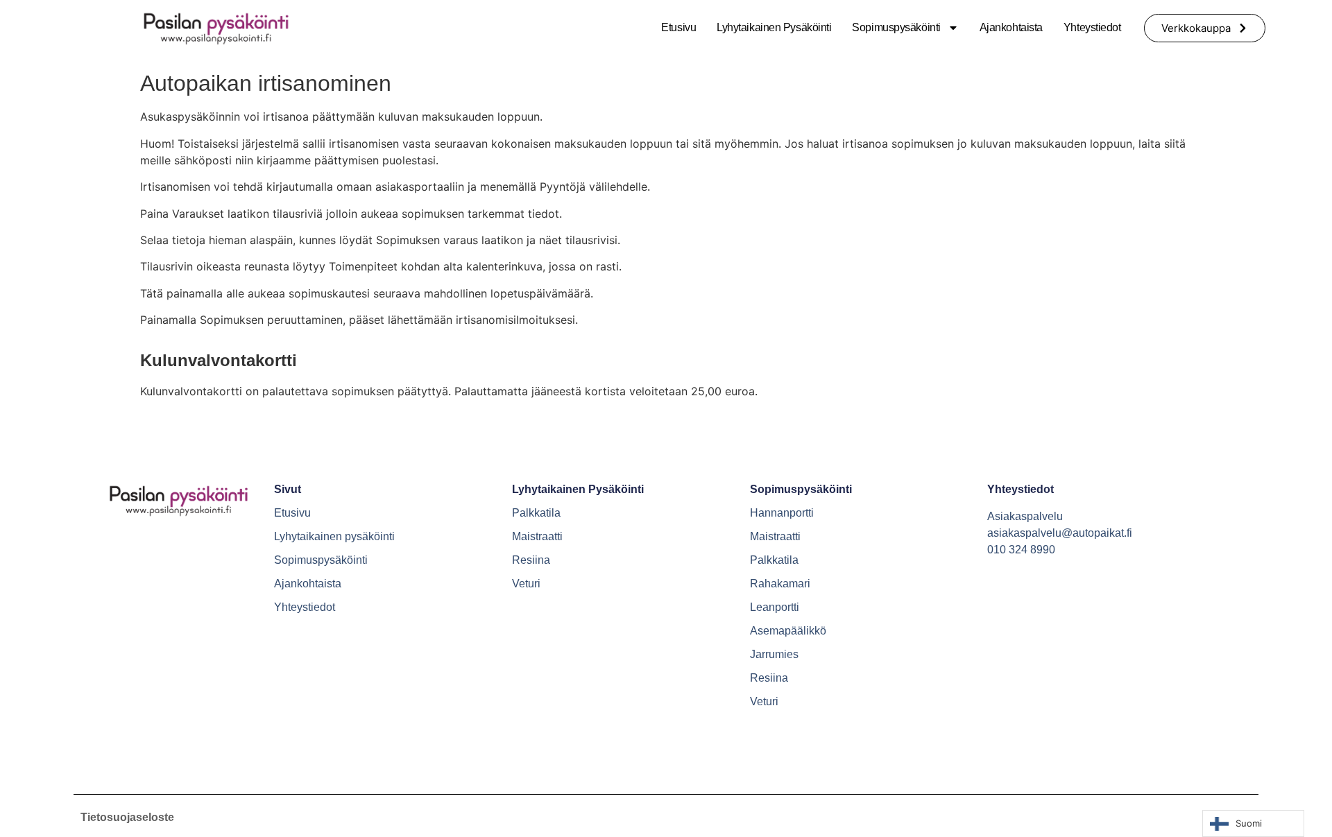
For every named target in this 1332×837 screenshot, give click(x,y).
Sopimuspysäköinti (896, 27)
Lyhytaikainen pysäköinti (774, 27)
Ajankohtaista (1011, 27)
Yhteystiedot (1092, 27)
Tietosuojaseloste (127, 817)
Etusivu (678, 27)
